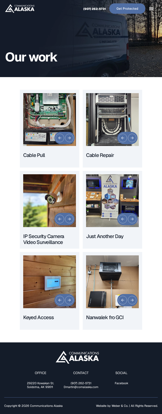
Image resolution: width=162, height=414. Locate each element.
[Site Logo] (20, 8)
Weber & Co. (120, 406)
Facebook (121, 383)
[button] (151, 8)
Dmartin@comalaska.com (81, 387)
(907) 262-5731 (94, 9)
